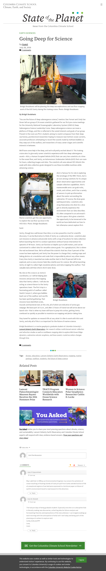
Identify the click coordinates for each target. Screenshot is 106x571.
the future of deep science (58, 358)
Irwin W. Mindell (33, 499)
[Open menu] (101, 4)
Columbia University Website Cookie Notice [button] (64, 567)
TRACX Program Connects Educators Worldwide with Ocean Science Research (53, 394)
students (43, 358)
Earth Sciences (27, 33)
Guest (25, 44)
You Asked (23, 429)
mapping (72, 355)
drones (28, 355)
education (36, 355)
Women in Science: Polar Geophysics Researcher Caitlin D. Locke (75, 393)
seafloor (36, 358)
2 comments (26, 50)
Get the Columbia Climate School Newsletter (53, 545)
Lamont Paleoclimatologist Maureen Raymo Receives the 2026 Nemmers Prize (28, 394)
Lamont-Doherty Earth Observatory (32, 329)
